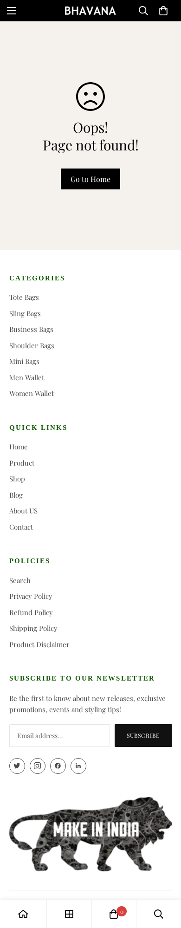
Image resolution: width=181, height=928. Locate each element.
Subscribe (143, 735)
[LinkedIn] (78, 766)
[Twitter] (17, 766)
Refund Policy (31, 612)
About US (23, 510)
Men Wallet (26, 377)
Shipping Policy (33, 628)
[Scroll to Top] (164, 879)
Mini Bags (24, 361)
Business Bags (31, 329)
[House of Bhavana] (90, 10)
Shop (17, 478)
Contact (21, 527)
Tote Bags (24, 297)
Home (18, 446)
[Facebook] (58, 766)
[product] (23, 914)
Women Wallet (31, 393)
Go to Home (90, 179)
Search (20, 580)
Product (21, 462)
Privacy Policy (30, 596)
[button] (163, 10)
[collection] (69, 914)
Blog (16, 495)
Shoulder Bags (31, 345)
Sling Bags (25, 313)
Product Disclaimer (39, 644)
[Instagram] (37, 766)
